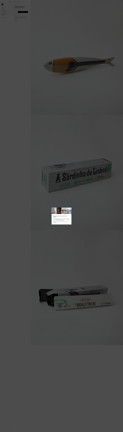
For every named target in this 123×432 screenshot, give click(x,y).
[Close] (70, 209)
